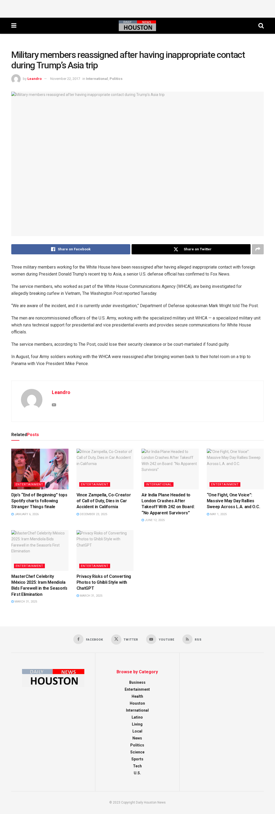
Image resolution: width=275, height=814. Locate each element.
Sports (137, 759)
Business (137, 682)
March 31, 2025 (25, 601)
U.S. (137, 773)
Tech (137, 766)
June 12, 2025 (154, 520)
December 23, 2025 (93, 514)
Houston (137, 703)
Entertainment (29, 484)
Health (137, 696)
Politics (116, 79)
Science (137, 752)
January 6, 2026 (26, 514)
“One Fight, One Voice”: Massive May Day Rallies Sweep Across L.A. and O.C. (233, 501)
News (137, 738)
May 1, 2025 (218, 514)
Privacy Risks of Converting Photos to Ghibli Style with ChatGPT (104, 582)
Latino (137, 717)
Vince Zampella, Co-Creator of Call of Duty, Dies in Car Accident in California (104, 501)
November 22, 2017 (65, 79)
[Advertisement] (137, 8)
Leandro (34, 79)
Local (137, 731)
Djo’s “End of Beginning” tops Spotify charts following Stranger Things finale (39, 501)
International (97, 79)
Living (137, 724)
